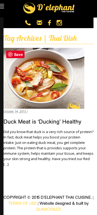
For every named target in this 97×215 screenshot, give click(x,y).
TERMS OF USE (22, 203)
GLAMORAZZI (48, 209)
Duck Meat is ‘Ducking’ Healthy (42, 121)
